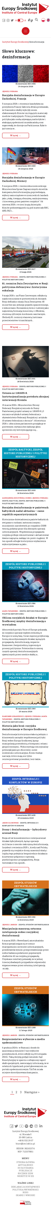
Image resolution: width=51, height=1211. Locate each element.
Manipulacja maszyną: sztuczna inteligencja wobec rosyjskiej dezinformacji (21, 932)
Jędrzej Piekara (10, 91)
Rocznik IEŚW (25, 1173)
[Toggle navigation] (25, 31)
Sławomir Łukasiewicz (13, 716)
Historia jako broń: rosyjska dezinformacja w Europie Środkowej (24, 727)
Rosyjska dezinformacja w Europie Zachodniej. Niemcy (23, 179)
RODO (25, 1192)
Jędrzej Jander (9, 925)
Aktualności (25, 1165)
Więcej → (15, 135)
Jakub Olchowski (10, 823)
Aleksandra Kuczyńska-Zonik (16, 498)
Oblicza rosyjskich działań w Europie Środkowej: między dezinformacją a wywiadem (25, 621)
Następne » (31, 1092)
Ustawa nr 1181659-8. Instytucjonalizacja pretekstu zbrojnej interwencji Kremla (25, 396)
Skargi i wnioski (25, 1195)
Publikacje (25, 1170)
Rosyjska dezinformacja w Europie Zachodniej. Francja (23, 97)
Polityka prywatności (25, 1189)
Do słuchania (25, 1168)
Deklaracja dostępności (25, 1186)
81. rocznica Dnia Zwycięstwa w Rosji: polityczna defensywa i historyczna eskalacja (25, 287)
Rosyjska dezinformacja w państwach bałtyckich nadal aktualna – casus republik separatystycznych (25, 511)
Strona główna (25, 1162)
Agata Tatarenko (10, 611)
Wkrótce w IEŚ (25, 1176)
